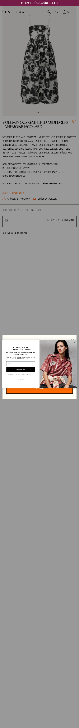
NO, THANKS (21, 380)
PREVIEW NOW (20, 369)
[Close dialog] (74, 342)
